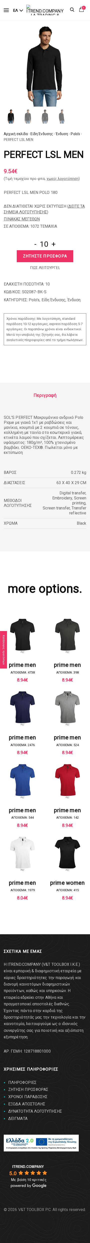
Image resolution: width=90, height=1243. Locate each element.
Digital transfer (73, 493)
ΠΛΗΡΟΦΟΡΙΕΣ (22, 1082)
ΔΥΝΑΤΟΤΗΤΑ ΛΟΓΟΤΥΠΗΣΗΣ (35, 1111)
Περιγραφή (45, 395)
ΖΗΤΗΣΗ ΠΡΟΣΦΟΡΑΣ (28, 1089)
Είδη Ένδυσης (41, 134)
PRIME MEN (22, 665)
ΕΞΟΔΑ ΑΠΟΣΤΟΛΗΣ (26, 1104)
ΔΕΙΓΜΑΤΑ (18, 1118)
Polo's (75, 134)
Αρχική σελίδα (16, 134)
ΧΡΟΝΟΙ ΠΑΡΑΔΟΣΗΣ (28, 1096)
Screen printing (79, 500)
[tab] (45, 395)
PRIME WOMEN (67, 883)
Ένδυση (62, 134)
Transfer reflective (77, 510)
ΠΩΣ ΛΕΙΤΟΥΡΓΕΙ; (45, 267)
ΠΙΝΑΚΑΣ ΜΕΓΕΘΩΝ (22, 219)
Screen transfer (56, 508)
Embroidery (62, 498)
